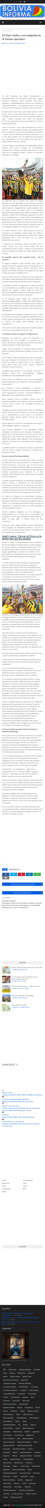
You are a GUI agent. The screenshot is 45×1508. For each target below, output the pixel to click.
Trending (6, 1494)
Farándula (14, 1411)
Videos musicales (16, 1497)
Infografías (6, 1432)
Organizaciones (15, 1459)
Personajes (6, 1466)
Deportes (25, 1397)
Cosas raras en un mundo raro (13, 1122)
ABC (4, 1370)
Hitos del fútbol (8, 1428)
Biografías (31, 1373)
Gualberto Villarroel (9, 1425)
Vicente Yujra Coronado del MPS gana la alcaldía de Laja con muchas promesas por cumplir (21, 1109)
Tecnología (18, 1487)
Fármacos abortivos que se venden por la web (26, 986)
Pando (4, 1192)
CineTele (5, 1115)
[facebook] (20, 2)
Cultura (5, 1397)
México (36, 1442)
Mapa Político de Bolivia (19, 1005)
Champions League (9, 1383)
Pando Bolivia (18, 1463)
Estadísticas (29, 1407)
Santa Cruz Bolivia (9, 1480)
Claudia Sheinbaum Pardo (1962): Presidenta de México (22, 1095)
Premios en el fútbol (19, 1470)
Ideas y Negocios (28, 1428)
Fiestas (22, 1411)
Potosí (4, 1186)
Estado (38, 1407)
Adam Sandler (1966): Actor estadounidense (18, 1117)
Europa (5, 1411)
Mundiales (6, 1449)
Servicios (17, 1483)
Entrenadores (23, 1404)
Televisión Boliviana (9, 1490)
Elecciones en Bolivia (10, 1404)
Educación (16, 1401)
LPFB (18, 1438)
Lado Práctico (19, 1435)
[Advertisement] (22, 70)
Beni (24, 1189)
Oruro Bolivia (7, 1463)
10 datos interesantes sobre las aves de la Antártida (21, 1124)
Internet (27, 1432)
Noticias (14, 1456)
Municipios (6, 1452)
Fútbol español (34, 1418)
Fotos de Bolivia (8, 1414)
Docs (32, 1397)
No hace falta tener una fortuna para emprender (27, 967)
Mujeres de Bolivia (9, 1445)
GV (19, 1425)
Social (24, 1483)
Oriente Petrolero (28, 1459)
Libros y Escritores (8, 1438)
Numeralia (37, 1456)
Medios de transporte (24, 1442)
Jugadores (35, 1432)
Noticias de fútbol (25, 1456)
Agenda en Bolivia (25, 1370)
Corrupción (21, 1394)
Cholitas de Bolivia (25, 1383)
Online (5, 1459)
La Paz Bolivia (7, 1435)
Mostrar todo (7, 1126)
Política (15, 1466)
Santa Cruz (6, 1183)
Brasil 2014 (24, 1380)
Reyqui (5, 43)
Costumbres (32, 1394)
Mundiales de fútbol (19, 1449)
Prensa (30, 1470)
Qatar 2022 (6, 1476)
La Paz (4, 1180)
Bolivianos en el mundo (10, 1380)
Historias (33, 1425)
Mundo (30, 1449)
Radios (15, 1476)
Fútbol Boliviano (12, 29)
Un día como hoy (17, 1494)
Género (17, 1421)
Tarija (25, 1186)
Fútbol (18, 1414)
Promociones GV (25, 1473)
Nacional (37, 1452)
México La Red (7, 1093)
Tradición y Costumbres (26, 1490)
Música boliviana (26, 1452)
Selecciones (7, 1483)
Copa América (33, 1390)
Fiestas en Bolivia (33, 1411)
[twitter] (24, 2)
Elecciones (26, 1401)
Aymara (12, 1373)
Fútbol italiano (7, 1421)
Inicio (4, 29)
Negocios (6, 1456)
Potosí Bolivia (36, 1466)
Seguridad (29, 1480)
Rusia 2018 (24, 1476)
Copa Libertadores (9, 1394)
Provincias (36, 1473)
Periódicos (29, 1463)
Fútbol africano (28, 1414)
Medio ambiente (28, 1438)
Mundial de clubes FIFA (24, 1445)
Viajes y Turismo (31, 1494)
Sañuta (20, 1480)
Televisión (28, 1487)
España (19, 1407)
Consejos (23, 1390)
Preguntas (6, 1470)
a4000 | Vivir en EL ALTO (10, 1106)
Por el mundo (25, 1466)
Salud (32, 1476)
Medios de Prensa (8, 1442)
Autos (5, 1373)
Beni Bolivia (21, 1373)
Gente (24, 1421)
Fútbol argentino (8, 1418)
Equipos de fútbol (8, 1407)
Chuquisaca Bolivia (9, 1387)
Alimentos (37, 1370)
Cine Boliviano (23, 1387)
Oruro (25, 1183)
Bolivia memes (15, 1376)
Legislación (30, 1435)
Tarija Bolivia (7, 1487)
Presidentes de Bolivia (10, 1473)
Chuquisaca (6, 1189)
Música (15, 1452)
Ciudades (34, 1387)
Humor (17, 1428)
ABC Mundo (12, 1370)
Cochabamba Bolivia (10, 1390)
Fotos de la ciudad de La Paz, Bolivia (23, 995)
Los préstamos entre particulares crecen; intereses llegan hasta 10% (25, 978)
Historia (25, 1425)
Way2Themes (19, 1505)
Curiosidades (15, 1397)
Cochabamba (28, 1180)
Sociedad (32, 1483)
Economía (6, 1401)
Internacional (17, 1432)
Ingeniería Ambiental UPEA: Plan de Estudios (18, 1102)
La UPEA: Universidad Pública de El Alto (15, 1099)
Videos (5, 1497)
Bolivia (5, 1376)
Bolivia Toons (27, 1376)
